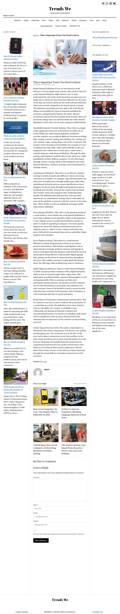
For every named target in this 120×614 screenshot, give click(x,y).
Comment (36, 477)
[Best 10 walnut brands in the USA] (16, 333)
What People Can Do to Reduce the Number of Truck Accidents (13, 389)
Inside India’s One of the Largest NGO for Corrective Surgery (104, 77)
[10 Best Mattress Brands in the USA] (104, 245)
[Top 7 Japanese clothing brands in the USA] (16, 86)
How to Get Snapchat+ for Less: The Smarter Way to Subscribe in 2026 (45, 412)
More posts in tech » (80, 383)
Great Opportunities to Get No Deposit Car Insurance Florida (15, 220)
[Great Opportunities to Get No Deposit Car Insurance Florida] (16, 210)
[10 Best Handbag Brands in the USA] (104, 297)
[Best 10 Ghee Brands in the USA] (16, 293)
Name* (35, 505)
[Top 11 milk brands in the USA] (16, 169)
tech (45, 361)
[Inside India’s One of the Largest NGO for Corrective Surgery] (104, 67)
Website (35, 521)
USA (57, 20)
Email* (35, 513)
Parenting (35, 20)
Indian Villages (22, 611)
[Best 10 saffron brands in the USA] (16, 252)
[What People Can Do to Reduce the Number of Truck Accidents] (16, 376)
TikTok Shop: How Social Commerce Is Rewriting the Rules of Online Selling (45, 449)
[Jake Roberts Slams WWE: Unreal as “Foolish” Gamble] (104, 108)
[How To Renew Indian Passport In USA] (16, 46)
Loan (91, 20)
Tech (43, 20)
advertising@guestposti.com (105, 37)
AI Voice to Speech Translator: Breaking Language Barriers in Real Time (73, 413)
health (16, 20)
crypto (26, 20)
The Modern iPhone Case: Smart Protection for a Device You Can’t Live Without (73, 449)
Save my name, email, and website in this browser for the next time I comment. (58, 534)
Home (74, 20)
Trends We (60, 9)
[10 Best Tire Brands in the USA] (104, 196)
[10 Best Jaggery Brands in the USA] (104, 156)
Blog (104, 20)
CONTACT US (74, 26)
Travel (50, 20)
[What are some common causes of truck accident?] (16, 127)
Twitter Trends (61, 26)
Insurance (83, 20)
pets (98, 20)
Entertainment (46, 26)
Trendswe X (97, 611)
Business (65, 20)
